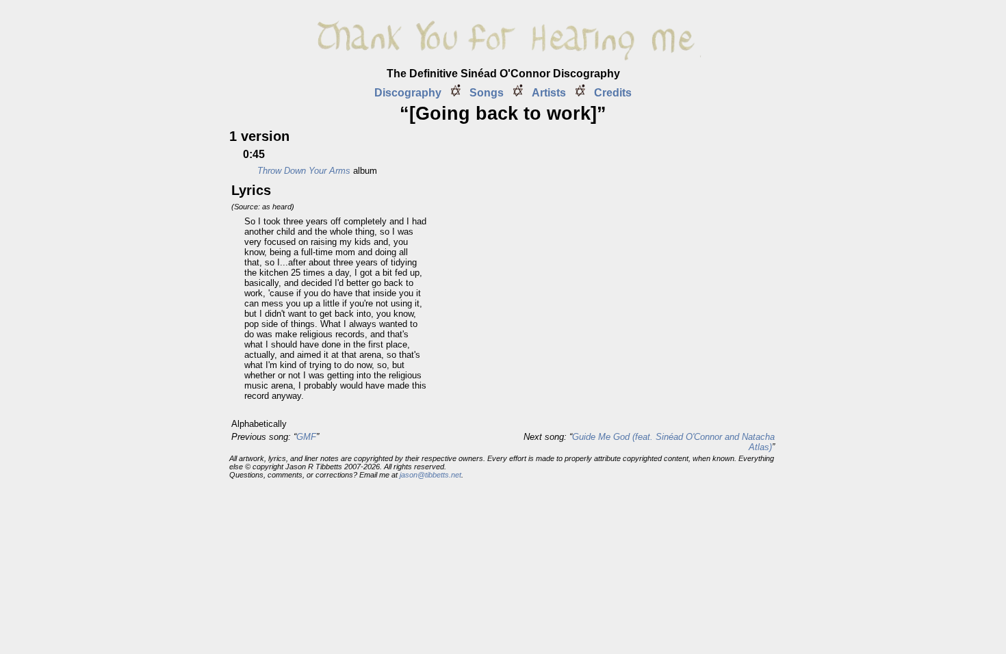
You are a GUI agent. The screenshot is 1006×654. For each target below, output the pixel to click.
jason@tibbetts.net (430, 475)
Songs (486, 93)
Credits (613, 93)
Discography (407, 93)
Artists (549, 93)
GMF (306, 437)
